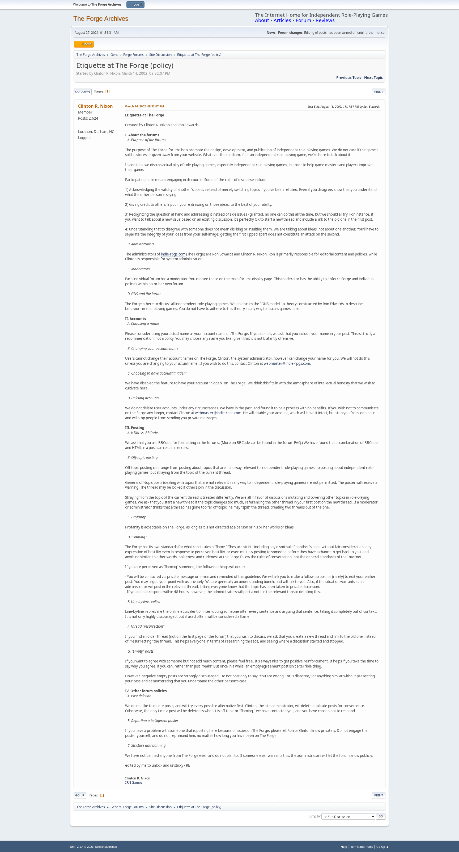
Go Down (82, 92)
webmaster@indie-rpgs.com (287, 363)
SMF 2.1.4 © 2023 (82, 846)
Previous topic (349, 77)
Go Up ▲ (382, 847)
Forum (303, 20)
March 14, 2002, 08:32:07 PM (144, 106)
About (262, 20)
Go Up (79, 795)
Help (344, 847)
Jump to (314, 816)
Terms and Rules (362, 847)
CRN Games (133, 782)
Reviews (325, 20)
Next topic (373, 77)
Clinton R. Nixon (95, 106)
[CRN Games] (80, 125)
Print (378, 92)
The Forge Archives (100, 18)
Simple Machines (106, 846)
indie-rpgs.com (173, 254)
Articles (282, 20)
